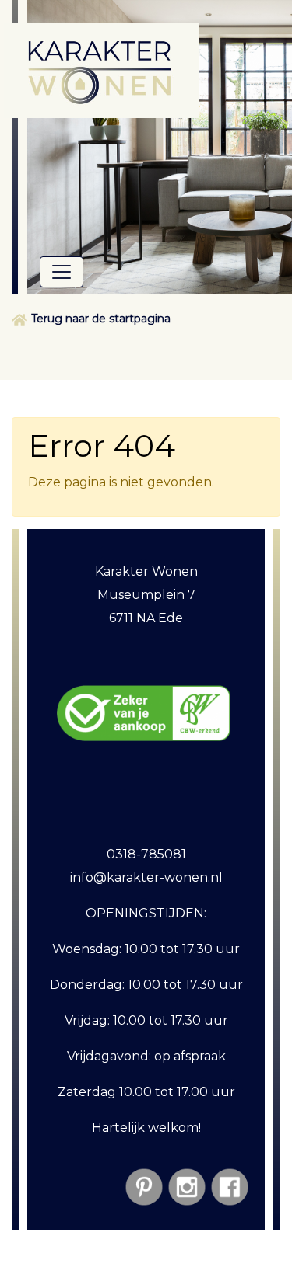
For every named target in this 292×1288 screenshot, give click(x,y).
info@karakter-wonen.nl (146, 877)
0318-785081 (146, 854)
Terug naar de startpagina (101, 318)
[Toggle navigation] (61, 271)
